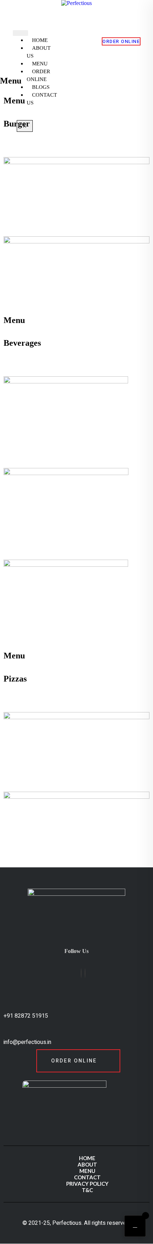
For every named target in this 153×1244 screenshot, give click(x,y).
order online (121, 41)
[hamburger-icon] (20, 33)
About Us (39, 52)
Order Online (38, 75)
